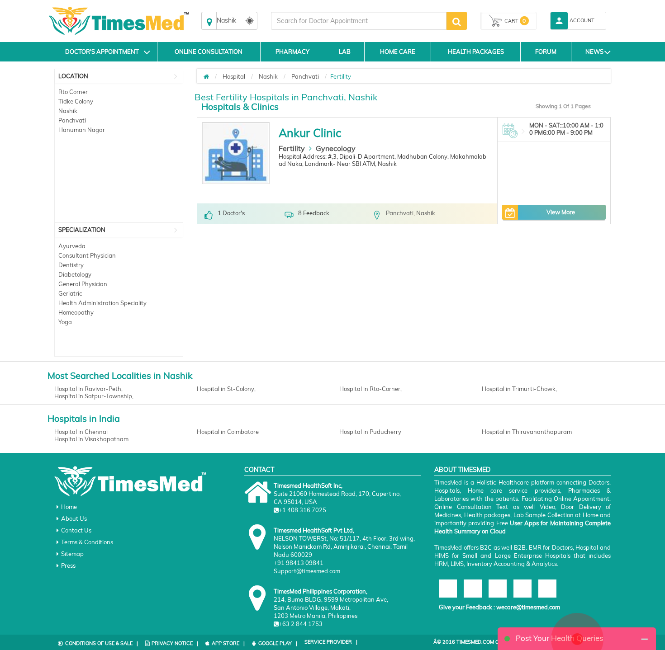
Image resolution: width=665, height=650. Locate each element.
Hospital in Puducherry (370, 431)
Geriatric (70, 293)
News (594, 51)
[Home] (206, 76)
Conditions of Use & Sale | (101, 643)
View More (560, 212)
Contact (259, 470)
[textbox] (358, 21)
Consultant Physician (87, 255)
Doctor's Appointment (102, 51)
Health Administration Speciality (102, 302)
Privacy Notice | (175, 643)
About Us (74, 518)
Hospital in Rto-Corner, (370, 388)
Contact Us (76, 530)
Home (69, 506)
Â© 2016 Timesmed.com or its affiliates (486, 642)
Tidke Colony (75, 101)
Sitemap (72, 553)
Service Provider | (330, 642)
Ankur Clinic (310, 133)
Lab (345, 51)
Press (68, 565)
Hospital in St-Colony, (226, 388)
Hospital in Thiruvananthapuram (527, 431)
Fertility (292, 148)
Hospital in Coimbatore (228, 431)
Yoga (65, 321)
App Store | (228, 643)
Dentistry (71, 264)
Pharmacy (292, 51)
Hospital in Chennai (81, 431)
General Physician (82, 283)
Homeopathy (76, 312)
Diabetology (74, 274)
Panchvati (72, 120)
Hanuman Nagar (81, 129)
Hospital (234, 76)
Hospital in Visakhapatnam (91, 439)
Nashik (67, 110)
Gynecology (336, 148)
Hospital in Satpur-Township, (93, 396)
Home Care (397, 51)
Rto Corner (73, 91)
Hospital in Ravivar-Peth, (88, 388)
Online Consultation (208, 51)
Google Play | (277, 643)
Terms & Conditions (87, 542)
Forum (545, 51)
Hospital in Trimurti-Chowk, (519, 388)
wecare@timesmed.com (528, 607)
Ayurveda (72, 246)
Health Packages (476, 51)
